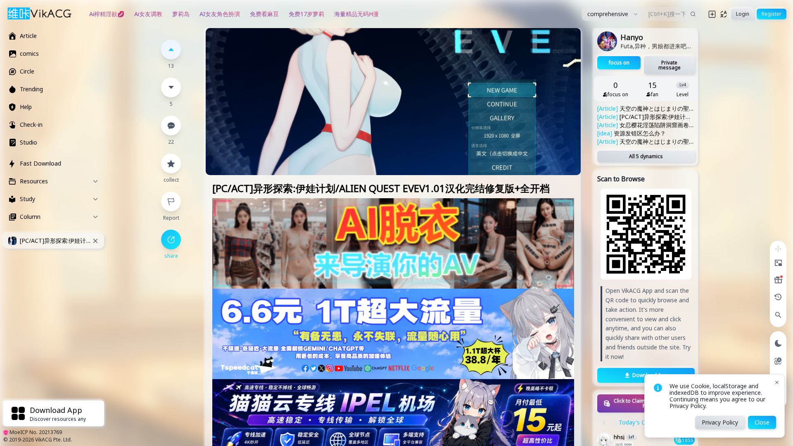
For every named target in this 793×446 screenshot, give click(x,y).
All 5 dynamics (646, 156)
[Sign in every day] (778, 280)
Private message (669, 65)
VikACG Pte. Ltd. (53, 439)
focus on (619, 62)
